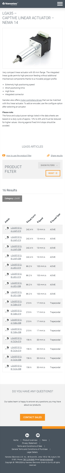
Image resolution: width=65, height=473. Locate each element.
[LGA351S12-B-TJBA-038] (7, 329)
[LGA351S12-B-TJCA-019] (7, 348)
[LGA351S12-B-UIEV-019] (7, 274)
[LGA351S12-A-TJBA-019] (7, 302)
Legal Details (32, 452)
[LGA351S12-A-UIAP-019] (7, 228)
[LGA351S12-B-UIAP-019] (7, 238)
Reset (51, 173)
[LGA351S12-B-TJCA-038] (7, 366)
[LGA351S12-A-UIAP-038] (7, 247)
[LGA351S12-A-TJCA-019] (7, 339)
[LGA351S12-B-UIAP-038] (7, 256)
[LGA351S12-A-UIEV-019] (7, 265)
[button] (60, 3)
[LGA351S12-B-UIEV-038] (7, 293)
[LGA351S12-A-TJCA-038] (7, 357)
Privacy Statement (29, 443)
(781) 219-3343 (28, 460)
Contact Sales (32, 417)
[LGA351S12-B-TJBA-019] (7, 311)
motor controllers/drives (31, 100)
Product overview (30, 440)
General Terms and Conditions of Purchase (29, 449)
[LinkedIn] (27, 435)
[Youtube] (38, 435)
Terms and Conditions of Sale (29, 446)
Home (15, 440)
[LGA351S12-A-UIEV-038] (7, 283)
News (44, 440)
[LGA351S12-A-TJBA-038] (7, 320)
